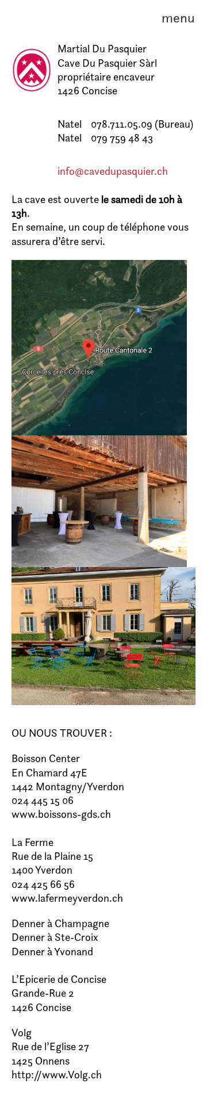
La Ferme (32, 842)
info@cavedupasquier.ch (112, 171)
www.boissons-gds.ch (61, 814)
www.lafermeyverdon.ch (67, 898)
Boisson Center (46, 758)
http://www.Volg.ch (57, 1074)
